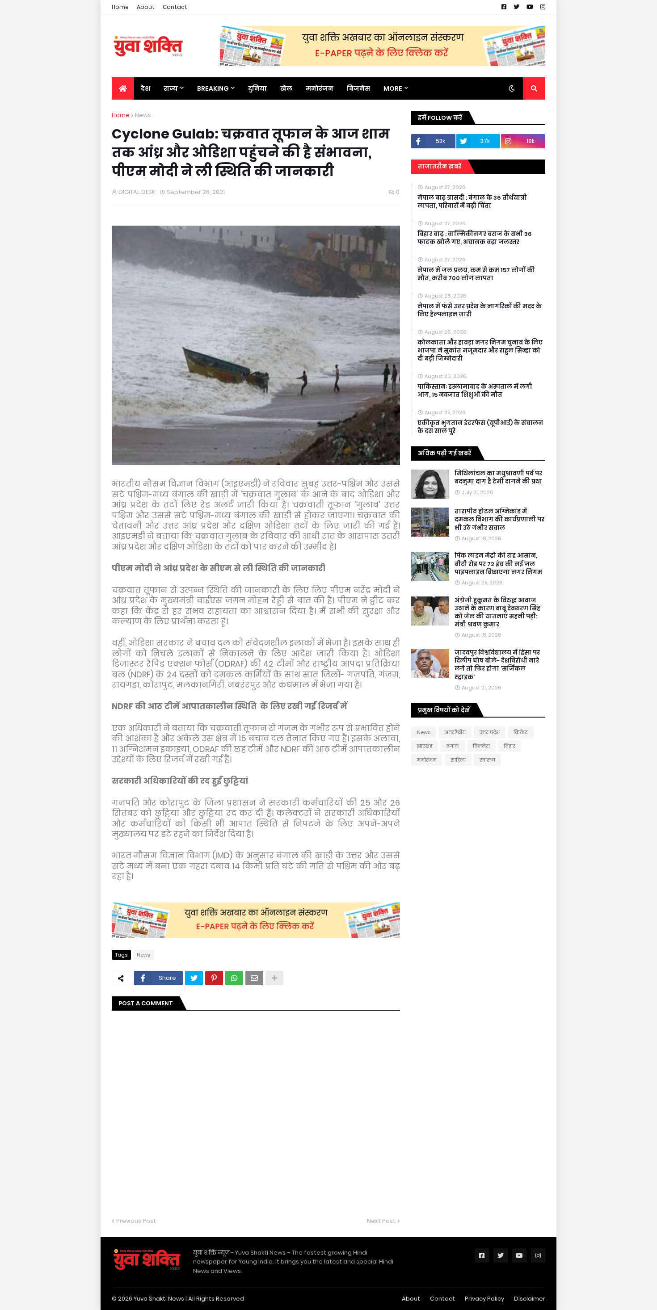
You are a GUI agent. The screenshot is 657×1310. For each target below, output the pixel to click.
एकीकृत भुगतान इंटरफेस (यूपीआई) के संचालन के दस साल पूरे (480, 427)
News (143, 115)
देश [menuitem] (145, 88)
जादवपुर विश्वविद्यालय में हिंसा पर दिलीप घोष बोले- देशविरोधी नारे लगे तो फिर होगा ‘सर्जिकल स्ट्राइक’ (497, 665)
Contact (175, 7)
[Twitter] (194, 978)
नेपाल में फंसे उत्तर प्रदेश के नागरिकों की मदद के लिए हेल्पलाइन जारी (479, 310)
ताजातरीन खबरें (439, 166)
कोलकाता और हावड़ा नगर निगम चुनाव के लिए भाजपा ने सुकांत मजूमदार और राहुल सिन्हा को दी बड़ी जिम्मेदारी (480, 351)
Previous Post (136, 1221)
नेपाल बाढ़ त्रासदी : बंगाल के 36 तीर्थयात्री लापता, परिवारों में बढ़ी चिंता (472, 202)
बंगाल (452, 746)
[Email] (254, 978)
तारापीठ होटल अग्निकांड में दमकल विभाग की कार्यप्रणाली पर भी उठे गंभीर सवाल (499, 520)
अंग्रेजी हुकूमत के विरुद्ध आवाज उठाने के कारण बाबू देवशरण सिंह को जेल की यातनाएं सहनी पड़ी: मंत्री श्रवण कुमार (497, 612)
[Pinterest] (214, 978)
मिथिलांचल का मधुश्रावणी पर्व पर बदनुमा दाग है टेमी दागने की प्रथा (498, 478)
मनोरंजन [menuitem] (319, 88)
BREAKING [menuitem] (213, 88)
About (146, 7)
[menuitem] (123, 88)
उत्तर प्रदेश (490, 732)
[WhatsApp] (234, 978)
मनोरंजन (427, 760)
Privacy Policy (484, 1298)
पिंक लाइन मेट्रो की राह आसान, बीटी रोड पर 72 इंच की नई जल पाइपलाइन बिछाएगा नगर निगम (498, 564)
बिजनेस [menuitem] (358, 88)
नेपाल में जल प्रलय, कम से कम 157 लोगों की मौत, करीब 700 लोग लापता (476, 274)
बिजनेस (481, 746)
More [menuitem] (392, 88)
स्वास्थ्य (487, 760)
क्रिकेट (521, 732)
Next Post (381, 1221)
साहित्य (458, 760)
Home (120, 7)
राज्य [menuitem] (171, 88)
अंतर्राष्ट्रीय (455, 732)
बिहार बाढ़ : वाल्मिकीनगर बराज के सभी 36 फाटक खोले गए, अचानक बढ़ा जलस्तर (474, 238)
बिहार (509, 746)
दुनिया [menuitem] (257, 88)
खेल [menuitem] (286, 88)
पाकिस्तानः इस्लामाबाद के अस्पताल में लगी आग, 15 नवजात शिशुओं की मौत (474, 391)
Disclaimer (529, 1298)
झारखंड (424, 746)
